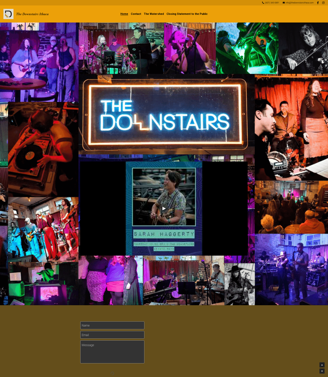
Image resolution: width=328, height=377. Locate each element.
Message (88, 345)
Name (86, 325)
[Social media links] (318, 2)
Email (85, 335)
